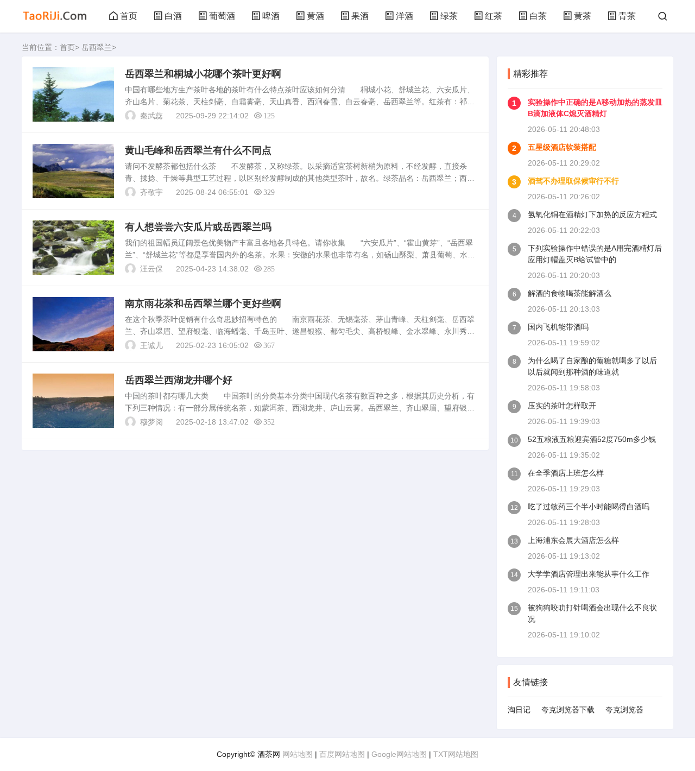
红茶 (493, 16)
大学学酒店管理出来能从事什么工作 (588, 574)
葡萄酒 (222, 16)
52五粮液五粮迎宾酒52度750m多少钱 (592, 439)
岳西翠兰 (96, 47)
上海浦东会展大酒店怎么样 (573, 540)
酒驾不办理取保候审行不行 (573, 180)
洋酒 (404, 16)
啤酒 (271, 16)
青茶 (627, 16)
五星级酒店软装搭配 (562, 147)
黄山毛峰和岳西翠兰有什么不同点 (198, 150)
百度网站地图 (342, 754)
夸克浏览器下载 (568, 709)
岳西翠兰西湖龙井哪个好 (178, 380)
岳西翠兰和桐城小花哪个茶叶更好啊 (203, 73)
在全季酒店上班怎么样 (566, 473)
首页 (128, 16)
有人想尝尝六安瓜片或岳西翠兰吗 (198, 227)
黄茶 (582, 16)
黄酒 (315, 16)
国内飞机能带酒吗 (558, 327)
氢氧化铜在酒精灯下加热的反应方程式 (592, 214)
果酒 (360, 16)
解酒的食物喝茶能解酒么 (569, 293)
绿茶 (449, 16)
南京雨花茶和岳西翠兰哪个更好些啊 (203, 303)
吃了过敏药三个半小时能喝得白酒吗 (588, 506)
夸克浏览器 (624, 709)
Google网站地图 (399, 754)
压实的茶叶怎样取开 (562, 405)
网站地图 (297, 754)
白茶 (538, 16)
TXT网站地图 (455, 754)
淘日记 (519, 709)
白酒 (173, 16)
